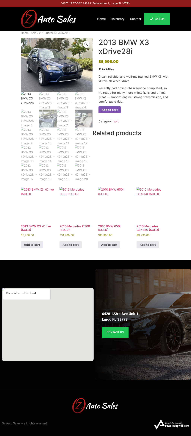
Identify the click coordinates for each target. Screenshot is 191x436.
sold (34, 33)
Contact (135, 19)
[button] (86, 44)
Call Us (160, 19)
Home (101, 19)
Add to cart (109, 110)
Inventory (117, 19)
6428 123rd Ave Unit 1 (120, 314)
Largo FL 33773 (115, 319)
